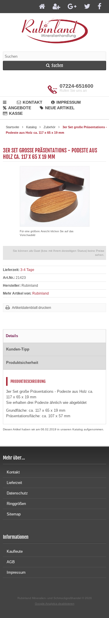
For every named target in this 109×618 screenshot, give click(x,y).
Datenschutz (17, 493)
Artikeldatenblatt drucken (31, 308)
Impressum (68, 102)
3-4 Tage (27, 270)
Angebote (19, 107)
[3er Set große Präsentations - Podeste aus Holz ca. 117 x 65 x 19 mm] (54, 223)
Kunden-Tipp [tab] (17, 349)
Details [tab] (12, 336)
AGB (11, 562)
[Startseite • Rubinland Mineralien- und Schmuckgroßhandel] (54, 30)
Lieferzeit (14, 482)
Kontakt (32, 102)
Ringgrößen (16, 503)
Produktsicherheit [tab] (22, 362)
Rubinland (40, 293)
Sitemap (14, 514)
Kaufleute (15, 551)
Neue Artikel (60, 107)
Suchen (54, 66)
